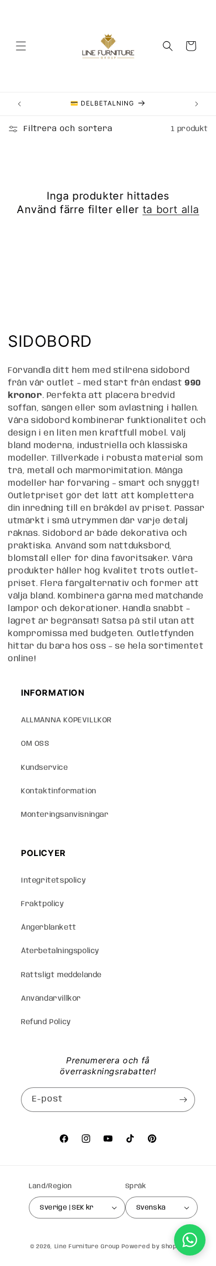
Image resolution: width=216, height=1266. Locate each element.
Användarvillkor (51, 998)
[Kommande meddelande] (196, 103)
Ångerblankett (49, 927)
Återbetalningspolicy (60, 951)
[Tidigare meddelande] (19, 103)
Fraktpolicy (42, 904)
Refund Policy (46, 1022)
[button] (21, 45)
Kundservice (44, 767)
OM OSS (35, 743)
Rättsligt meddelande (61, 975)
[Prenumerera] (183, 1099)
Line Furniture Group (87, 1247)
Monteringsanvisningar (65, 814)
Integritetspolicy (53, 880)
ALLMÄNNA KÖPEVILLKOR (66, 720)
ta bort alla (171, 209)
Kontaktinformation (58, 791)
